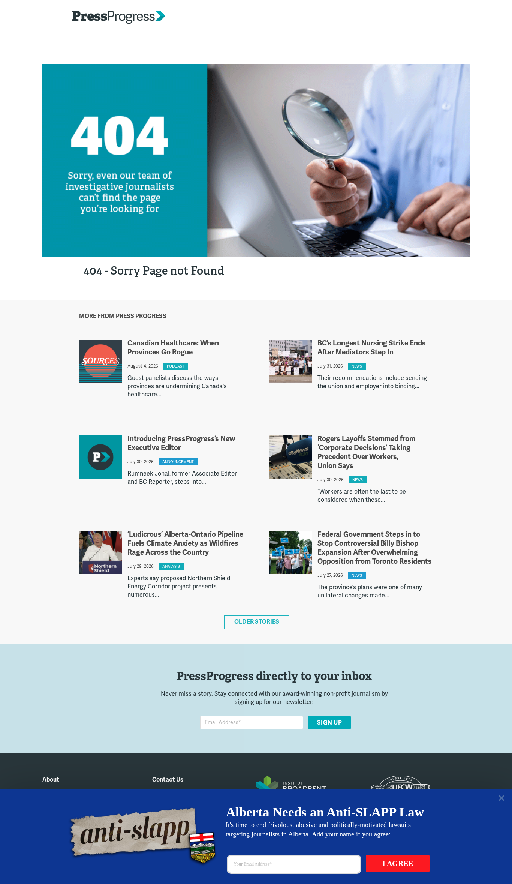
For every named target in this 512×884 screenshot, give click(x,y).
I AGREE (397, 863)
